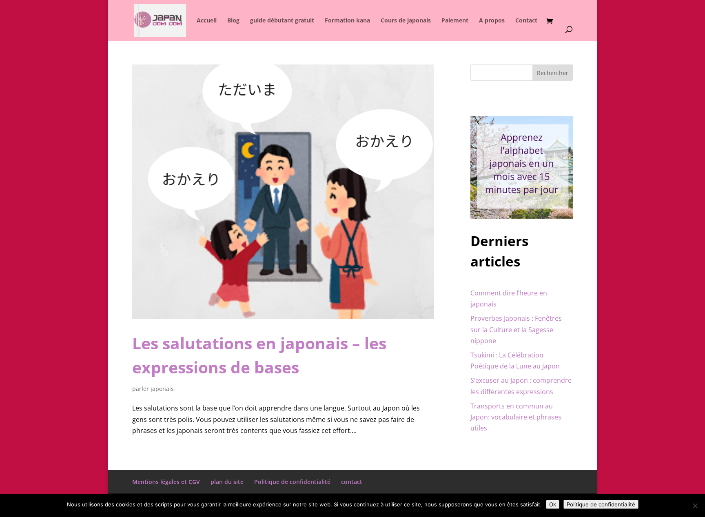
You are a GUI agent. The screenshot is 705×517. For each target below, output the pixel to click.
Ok (552, 504)
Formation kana (347, 21)
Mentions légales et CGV (166, 482)
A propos (492, 21)
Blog (233, 21)
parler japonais (153, 389)
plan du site (227, 482)
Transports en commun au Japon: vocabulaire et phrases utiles (515, 417)
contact (351, 482)
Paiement (454, 21)
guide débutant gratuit (282, 21)
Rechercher (552, 73)
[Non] (695, 505)
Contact (526, 21)
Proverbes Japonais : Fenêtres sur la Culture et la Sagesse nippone (516, 329)
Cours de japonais (406, 21)
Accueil (207, 21)
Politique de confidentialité (292, 482)
